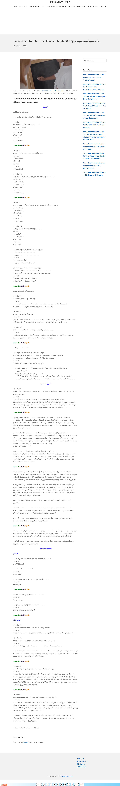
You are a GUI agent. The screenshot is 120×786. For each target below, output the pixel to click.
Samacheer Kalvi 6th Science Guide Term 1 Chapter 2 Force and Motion (94, 146)
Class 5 (36, 728)
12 (72, 784)
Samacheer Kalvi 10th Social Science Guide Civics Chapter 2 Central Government (94, 156)
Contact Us (81, 767)
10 (65, 784)
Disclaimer (81, 764)
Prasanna (30, 728)
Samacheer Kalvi (67, 776)
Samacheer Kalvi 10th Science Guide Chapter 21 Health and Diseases (94, 124)
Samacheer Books (76, 784)
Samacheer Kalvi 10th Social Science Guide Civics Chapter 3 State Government (94, 115)
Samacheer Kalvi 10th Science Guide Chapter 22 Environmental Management (94, 87)
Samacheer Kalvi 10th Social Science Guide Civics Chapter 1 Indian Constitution (94, 96)
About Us (80, 759)
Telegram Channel (82, 784)
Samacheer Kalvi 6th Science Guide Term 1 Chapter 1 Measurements (94, 165)
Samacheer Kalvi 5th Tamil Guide (53, 91)
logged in (26, 742)
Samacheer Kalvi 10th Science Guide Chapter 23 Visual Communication (94, 77)
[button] (60, 784)
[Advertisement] (60, 22)
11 (68, 784)
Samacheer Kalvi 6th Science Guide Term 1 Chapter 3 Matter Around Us (94, 105)
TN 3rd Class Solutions (39, 784)
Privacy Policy (82, 761)
